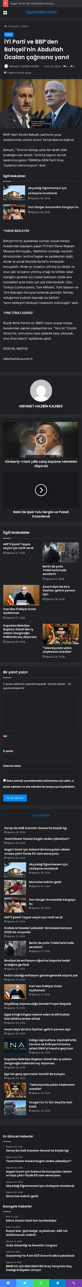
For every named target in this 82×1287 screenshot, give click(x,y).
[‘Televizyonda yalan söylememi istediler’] (61, 634)
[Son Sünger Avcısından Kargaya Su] (14, 211)
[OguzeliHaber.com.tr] (41, 12)
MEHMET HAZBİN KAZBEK (24, 66)
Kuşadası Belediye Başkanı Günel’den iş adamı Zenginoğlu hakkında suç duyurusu (20, 631)
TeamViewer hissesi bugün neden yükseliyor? (37, 839)
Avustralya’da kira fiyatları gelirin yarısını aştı (59, 590)
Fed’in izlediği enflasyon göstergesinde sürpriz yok (41, 975)
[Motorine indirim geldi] (15, 887)
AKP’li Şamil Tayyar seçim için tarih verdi (18, 546)
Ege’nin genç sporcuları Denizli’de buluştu (34, 1074)
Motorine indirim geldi (45, 882)
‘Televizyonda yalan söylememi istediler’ (57, 650)
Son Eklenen (41, 815)
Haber (24, 26)
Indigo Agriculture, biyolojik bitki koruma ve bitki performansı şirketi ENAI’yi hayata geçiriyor (52, 1044)
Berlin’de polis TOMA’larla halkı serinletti (54, 570)
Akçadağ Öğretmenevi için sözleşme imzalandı (48, 866)
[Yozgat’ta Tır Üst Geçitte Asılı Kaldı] (15, 1107)
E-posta (9, 750)
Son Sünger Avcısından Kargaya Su (53, 207)
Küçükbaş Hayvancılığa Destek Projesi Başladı (37, 1004)
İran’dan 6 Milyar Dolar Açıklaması (19, 611)
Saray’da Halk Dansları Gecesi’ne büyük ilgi (35, 828)
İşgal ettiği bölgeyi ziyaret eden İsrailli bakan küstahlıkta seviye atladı (37, 1017)
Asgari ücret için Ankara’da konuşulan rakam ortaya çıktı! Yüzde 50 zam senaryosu (37, 851)
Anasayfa (13, 26)
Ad (6, 736)
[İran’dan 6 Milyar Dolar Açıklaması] (21, 595)
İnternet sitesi (12, 765)
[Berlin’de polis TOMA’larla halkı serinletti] (61, 552)
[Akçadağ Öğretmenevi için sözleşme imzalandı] (14, 192)
